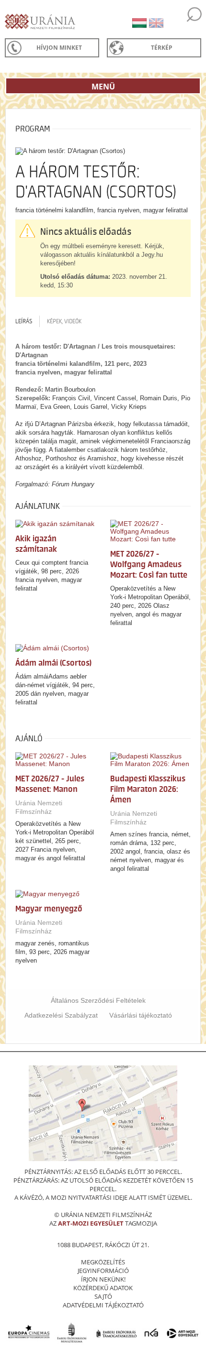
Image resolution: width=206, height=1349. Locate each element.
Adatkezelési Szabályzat (61, 1015)
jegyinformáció (103, 1270)
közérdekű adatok (103, 1287)
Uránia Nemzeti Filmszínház (38, 807)
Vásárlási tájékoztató (140, 1015)
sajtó (103, 1296)
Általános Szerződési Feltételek (98, 1000)
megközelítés (103, 1262)
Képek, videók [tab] (64, 321)
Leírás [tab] (23, 321)
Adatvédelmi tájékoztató (103, 1305)
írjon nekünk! (103, 1279)
